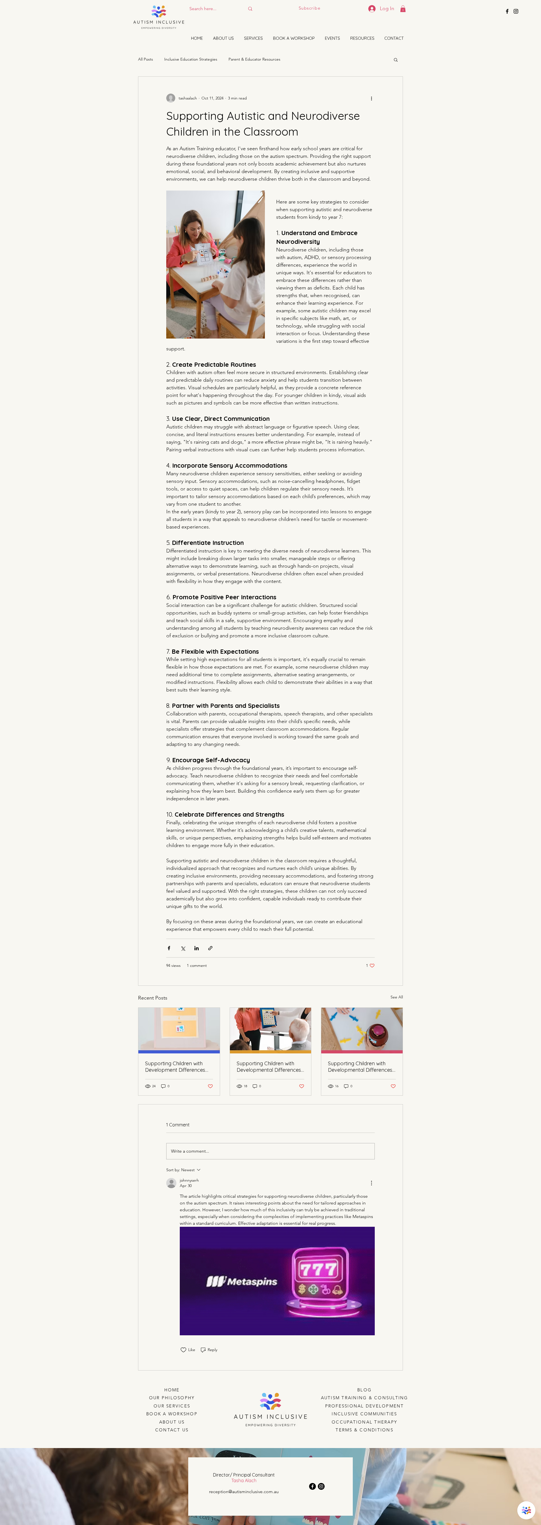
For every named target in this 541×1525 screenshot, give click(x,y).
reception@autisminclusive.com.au (244, 1491)
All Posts (145, 59)
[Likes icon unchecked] (183, 1350)
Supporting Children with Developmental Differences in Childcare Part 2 (360, 1066)
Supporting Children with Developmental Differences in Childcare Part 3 (269, 1066)
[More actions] (371, 98)
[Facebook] (312, 1486)
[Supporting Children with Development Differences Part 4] (179, 1030)
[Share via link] (210, 948)
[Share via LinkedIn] (196, 948)
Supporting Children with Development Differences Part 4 (175, 1066)
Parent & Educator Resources (254, 59)
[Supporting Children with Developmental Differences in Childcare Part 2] (362, 1030)
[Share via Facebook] (169, 948)
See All (397, 997)
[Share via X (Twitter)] (182, 948)
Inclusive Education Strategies (190, 59)
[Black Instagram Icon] (516, 11)
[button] (403, 8)
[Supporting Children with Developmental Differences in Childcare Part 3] (270, 1030)
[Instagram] (321, 1486)
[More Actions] (371, 1183)
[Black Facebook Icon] (507, 11)
